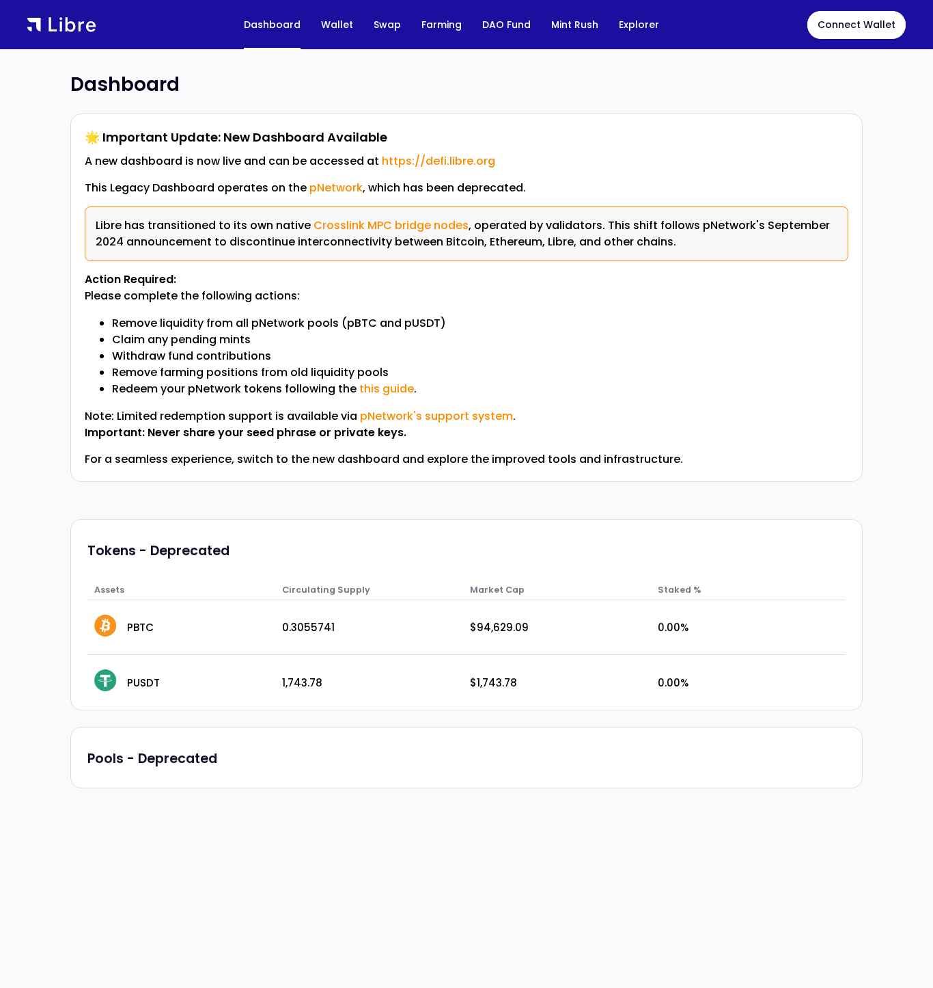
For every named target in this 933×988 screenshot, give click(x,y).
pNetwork (336, 188)
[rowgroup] (466, 655)
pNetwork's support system (436, 416)
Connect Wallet (856, 24)
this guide (386, 389)
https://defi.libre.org (438, 161)
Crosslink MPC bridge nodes (391, 225)
